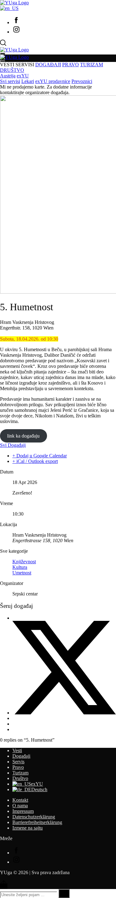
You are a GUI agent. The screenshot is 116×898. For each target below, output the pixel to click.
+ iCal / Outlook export (35, 461)
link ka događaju (23, 435)
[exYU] (9, 8)
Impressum (23, 811)
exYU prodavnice (52, 81)
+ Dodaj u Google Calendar (39, 455)
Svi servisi (10, 81)
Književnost (24, 561)
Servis (18, 761)
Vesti (17, 750)
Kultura (19, 567)
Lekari (27, 81)
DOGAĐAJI (48, 64)
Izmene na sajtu (27, 827)
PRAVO (70, 64)
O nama (20, 805)
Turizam (20, 772)
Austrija (7, 75)
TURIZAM (91, 64)
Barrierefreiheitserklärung (37, 822)
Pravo (18, 767)
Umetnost (21, 572)
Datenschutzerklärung (33, 816)
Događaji (21, 756)
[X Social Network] (64, 712)
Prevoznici (81, 81)
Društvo (20, 778)
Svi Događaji (13, 445)
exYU (23, 75)
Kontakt (20, 800)
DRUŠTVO (12, 70)
